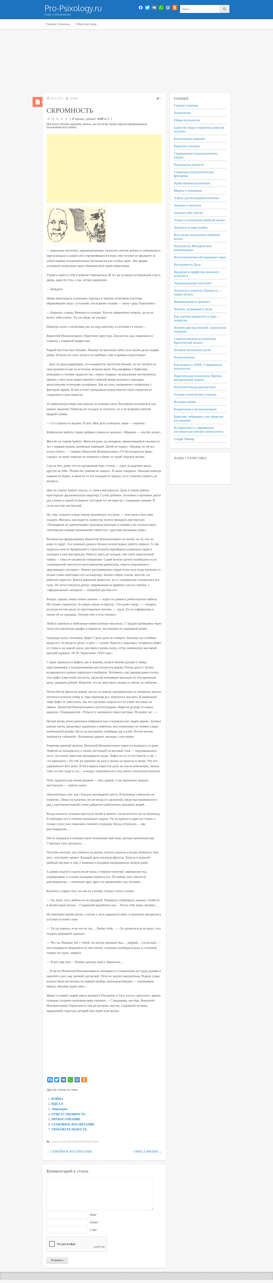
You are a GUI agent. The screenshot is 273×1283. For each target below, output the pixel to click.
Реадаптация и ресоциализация (195, 409)
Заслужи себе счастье (188, 212)
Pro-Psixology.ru (73, 8)
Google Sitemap (184, 439)
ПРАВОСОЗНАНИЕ (66, 1119)
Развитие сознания (186, 146)
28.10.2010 (57, 98)
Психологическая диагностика (195, 387)
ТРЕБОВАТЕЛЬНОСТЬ (69, 1129)
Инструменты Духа (187, 264)
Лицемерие (59, 1109)
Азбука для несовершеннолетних (75, 1141)
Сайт (93, 1230)
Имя (94, 1214)
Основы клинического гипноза (195, 394)
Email (94, 1222)
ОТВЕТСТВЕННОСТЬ (68, 1114)
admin (73, 98)
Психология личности (189, 164)
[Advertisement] (136, 61)
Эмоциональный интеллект (193, 283)
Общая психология (187, 120)
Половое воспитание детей (192, 350)
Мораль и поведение (188, 190)
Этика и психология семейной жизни (199, 220)
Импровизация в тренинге (192, 301)
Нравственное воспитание (192, 183)
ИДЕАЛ (57, 1103)
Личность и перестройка (190, 227)
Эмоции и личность (187, 205)
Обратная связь (86, 24)
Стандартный (38, 102)
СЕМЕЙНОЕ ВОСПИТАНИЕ (73, 1124)
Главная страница (58, 24)
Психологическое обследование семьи (200, 257)
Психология (182, 112)
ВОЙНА (57, 1098)
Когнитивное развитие (189, 138)
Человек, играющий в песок (193, 309)
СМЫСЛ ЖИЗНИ (147, 1151)
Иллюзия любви (185, 402)
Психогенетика (184, 357)
